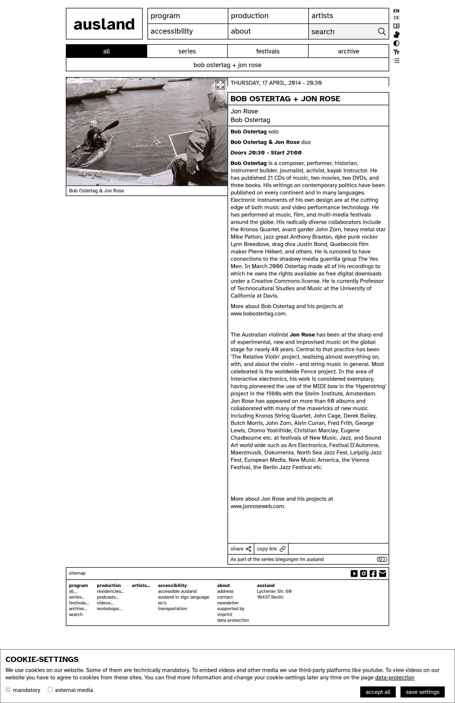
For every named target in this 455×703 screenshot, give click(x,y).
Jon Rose (244, 111)
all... (73, 591)
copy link (267, 548)
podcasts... (107, 597)
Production (250, 16)
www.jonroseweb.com (257, 506)
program (78, 585)
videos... (105, 603)
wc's (162, 603)
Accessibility (172, 31)
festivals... (79, 603)
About (241, 31)
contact (225, 597)
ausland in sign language (183, 597)
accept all (378, 691)
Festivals (268, 51)
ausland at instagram (363, 573)
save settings (422, 691)
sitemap (77, 573)
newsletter (228, 603)
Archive (348, 51)
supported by (230, 608)
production (109, 585)
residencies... (110, 591)
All (106, 51)
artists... (141, 585)
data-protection (394, 677)
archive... (78, 608)
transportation (172, 608)
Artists (322, 16)
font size (396, 52)
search (76, 614)
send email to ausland (382, 573)
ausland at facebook (373, 573)
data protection (233, 620)
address (225, 591)
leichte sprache (396, 26)
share (237, 548)
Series (187, 51)
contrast (396, 43)
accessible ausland (177, 591)
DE (396, 18)
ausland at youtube (354, 573)
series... (77, 597)
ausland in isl (396, 34)
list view (396, 60)
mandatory (26, 690)
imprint (224, 614)
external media (74, 690)
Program (165, 16)
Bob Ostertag (250, 120)
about (223, 585)
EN (396, 11)
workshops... (109, 608)
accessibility (172, 585)
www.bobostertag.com (258, 313)
